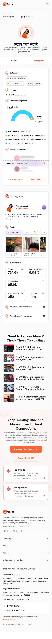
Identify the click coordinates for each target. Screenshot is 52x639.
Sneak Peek (24, 458)
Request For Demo (24, 449)
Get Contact (36, 179)
